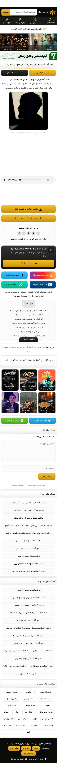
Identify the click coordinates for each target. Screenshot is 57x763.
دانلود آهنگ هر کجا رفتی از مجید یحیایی (28, 643)
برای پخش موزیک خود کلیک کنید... (26, 29)
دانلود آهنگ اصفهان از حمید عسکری (29, 605)
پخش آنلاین (40, 73)
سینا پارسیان (23, 718)
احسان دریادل (47, 718)
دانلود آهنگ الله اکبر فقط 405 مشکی (28, 510)
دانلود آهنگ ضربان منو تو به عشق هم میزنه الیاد (31, 65)
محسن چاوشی (11, 692)
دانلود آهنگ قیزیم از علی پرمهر (28, 540)
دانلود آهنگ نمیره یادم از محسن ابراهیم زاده (28, 612)
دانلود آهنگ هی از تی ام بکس (28, 548)
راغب (28, 732)
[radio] (38, 233)
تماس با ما (14, 748)
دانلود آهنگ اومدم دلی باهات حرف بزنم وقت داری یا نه (28, 533)
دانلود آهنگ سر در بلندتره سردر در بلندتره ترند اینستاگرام (28, 525)
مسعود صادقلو (46, 698)
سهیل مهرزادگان (46, 712)
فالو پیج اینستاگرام (41, 275)
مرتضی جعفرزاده (11, 698)
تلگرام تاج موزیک (36, 759)
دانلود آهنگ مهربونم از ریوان (16, 651)
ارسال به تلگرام (40, 420)
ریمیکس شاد (20, 22)
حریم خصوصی (28, 753)
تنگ (34, 323)
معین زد (47, 705)
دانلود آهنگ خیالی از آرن (43, 651)
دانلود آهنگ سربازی (28, 673)
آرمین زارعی (8, 718)
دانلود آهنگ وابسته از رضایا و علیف (28, 518)
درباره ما (26, 748)
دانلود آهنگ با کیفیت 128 (26, 218)
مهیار (35, 718)
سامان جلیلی (48, 725)
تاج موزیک (43, 12)
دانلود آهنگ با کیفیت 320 (26, 209)
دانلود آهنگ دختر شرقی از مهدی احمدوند (28, 571)
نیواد (6, 712)
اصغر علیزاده (11, 705)
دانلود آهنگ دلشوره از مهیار (28, 556)
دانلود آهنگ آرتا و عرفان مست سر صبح (28, 635)
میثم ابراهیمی (45, 692)
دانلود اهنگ (21, 83)
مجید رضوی (29, 698)
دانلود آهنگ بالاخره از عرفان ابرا (28, 620)
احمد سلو (7, 725)
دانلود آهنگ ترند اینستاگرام (42, 666)
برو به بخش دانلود (13, 73)
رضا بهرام (34, 725)
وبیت (36, 748)
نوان (17, 712)
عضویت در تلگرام (12, 275)
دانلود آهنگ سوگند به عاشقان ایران (28, 563)
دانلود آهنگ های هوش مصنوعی (28, 658)
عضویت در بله (11, 284)
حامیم (28, 692)
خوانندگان (6, 22)
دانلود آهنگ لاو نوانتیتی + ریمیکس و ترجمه (28, 502)
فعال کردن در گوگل (28, 263)
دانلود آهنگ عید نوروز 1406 (14, 666)
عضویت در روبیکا (40, 284)
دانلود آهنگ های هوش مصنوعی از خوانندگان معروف (28, 628)
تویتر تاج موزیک (17, 759)
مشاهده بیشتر (29, 339)
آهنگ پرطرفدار (35, 22)
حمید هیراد (30, 705)
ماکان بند (29, 712)
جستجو (6, 12)
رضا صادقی (20, 725)
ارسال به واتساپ (13, 420)
